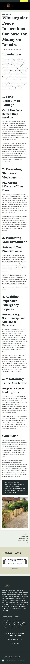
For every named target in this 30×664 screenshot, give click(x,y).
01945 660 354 (24, 1)
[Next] (26, 562)
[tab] (12, 568)
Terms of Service (11, 660)
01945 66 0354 (15, 482)
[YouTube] (3, 660)
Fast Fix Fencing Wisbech (9, 49)
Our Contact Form (15, 643)
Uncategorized (6, 14)
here (9, 484)
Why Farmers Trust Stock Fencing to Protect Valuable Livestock (15, 560)
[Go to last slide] (4, 562)
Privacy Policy (21, 660)
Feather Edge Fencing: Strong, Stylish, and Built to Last (23, 538)
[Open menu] (27, 6)
